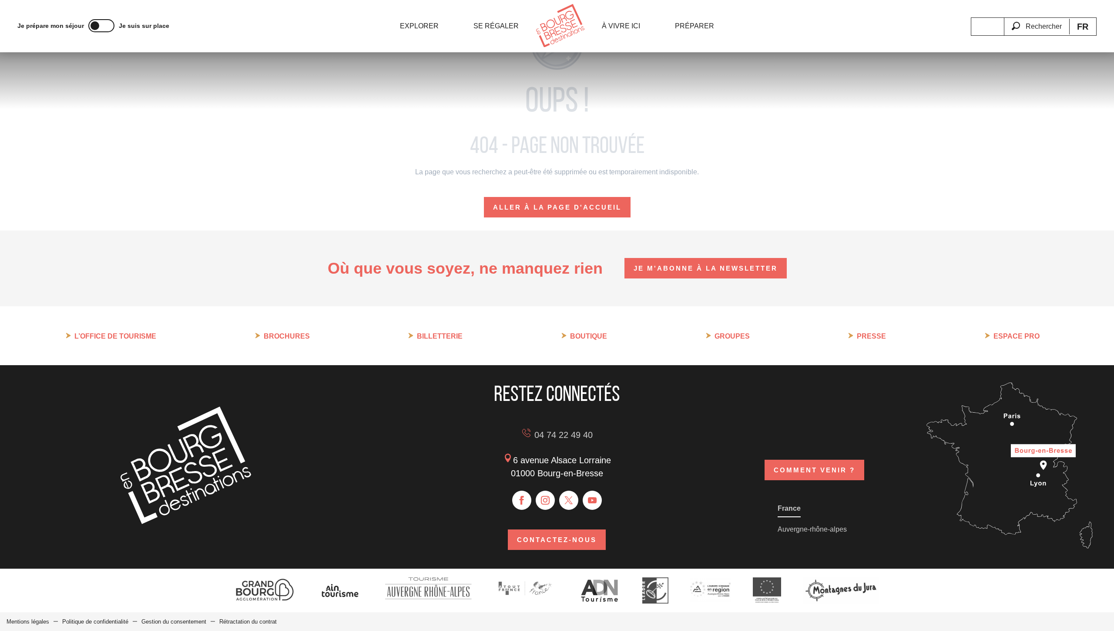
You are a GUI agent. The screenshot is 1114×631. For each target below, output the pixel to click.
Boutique (588, 336)
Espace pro (1016, 336)
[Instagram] (545, 500)
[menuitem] (419, 26)
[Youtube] (592, 500)
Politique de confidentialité (95, 621)
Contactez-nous (557, 539)
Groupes (732, 336)
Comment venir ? (814, 470)
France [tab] (789, 508)
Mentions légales (28, 621)
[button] (1036, 21)
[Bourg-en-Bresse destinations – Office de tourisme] (186, 522)
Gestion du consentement (173, 621)
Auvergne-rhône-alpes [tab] (812, 529)
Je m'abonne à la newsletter (706, 268)
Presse (871, 336)
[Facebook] (521, 500)
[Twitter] (568, 500)
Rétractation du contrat (248, 621)
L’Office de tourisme (115, 336)
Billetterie (440, 336)
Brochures (287, 336)
